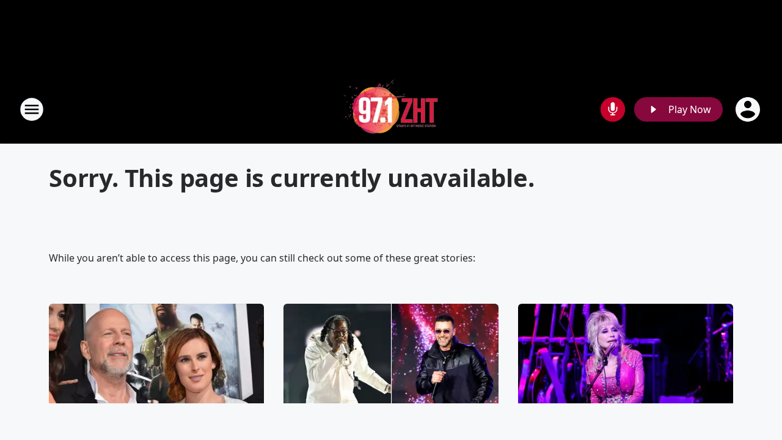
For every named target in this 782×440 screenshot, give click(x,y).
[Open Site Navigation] (32, 109)
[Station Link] (391, 109)
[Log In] (749, 109)
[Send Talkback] (613, 109)
